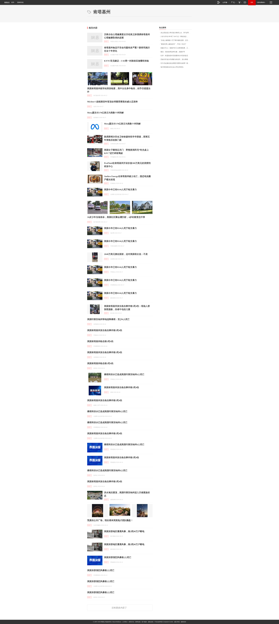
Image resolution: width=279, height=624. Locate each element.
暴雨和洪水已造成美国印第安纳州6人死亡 (124, 374)
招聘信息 (137, 622)
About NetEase (116, 622)
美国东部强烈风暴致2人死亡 (117, 557)
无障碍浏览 (20, 2)
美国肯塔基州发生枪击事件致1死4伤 (104, 330)
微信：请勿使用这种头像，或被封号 (173, 52)
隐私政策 (150, 622)
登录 (252, 2)
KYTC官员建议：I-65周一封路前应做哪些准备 (126, 61)
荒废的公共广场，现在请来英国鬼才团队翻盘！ (110, 520)
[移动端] (219, 2)
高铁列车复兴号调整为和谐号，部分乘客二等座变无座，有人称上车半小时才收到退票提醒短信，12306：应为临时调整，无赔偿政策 (176, 59)
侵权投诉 (183, 622)
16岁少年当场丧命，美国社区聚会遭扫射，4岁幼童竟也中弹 (116, 217)
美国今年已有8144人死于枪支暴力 (120, 189)
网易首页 (7, 2)
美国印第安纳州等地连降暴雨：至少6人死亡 (108, 319)
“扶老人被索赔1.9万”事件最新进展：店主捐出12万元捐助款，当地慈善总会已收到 (176, 40)
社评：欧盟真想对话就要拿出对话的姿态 (174, 55)
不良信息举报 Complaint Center (164, 622)
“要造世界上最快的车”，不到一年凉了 (173, 44)
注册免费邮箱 (261, 2)
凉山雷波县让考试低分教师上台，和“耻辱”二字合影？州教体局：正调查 (176, 33)
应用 (12, 2)
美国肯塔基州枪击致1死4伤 (100, 341)
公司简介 (125, 622)
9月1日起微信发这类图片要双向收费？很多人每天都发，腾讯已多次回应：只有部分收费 (176, 63)
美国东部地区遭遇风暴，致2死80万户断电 (124, 531)
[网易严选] (233, 2)
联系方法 (131, 622)
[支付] (240, 2)
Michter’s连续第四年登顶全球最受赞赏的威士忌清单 (112, 101)
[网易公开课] (225, 2)
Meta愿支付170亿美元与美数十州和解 (105, 112)
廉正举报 (177, 622)
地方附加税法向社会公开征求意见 (172, 67)
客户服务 (144, 622)
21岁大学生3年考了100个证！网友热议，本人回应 (176, 36)
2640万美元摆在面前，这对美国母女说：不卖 (126, 254)
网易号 (106, 41)
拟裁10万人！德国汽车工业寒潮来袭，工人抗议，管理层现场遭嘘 (176, 48)
